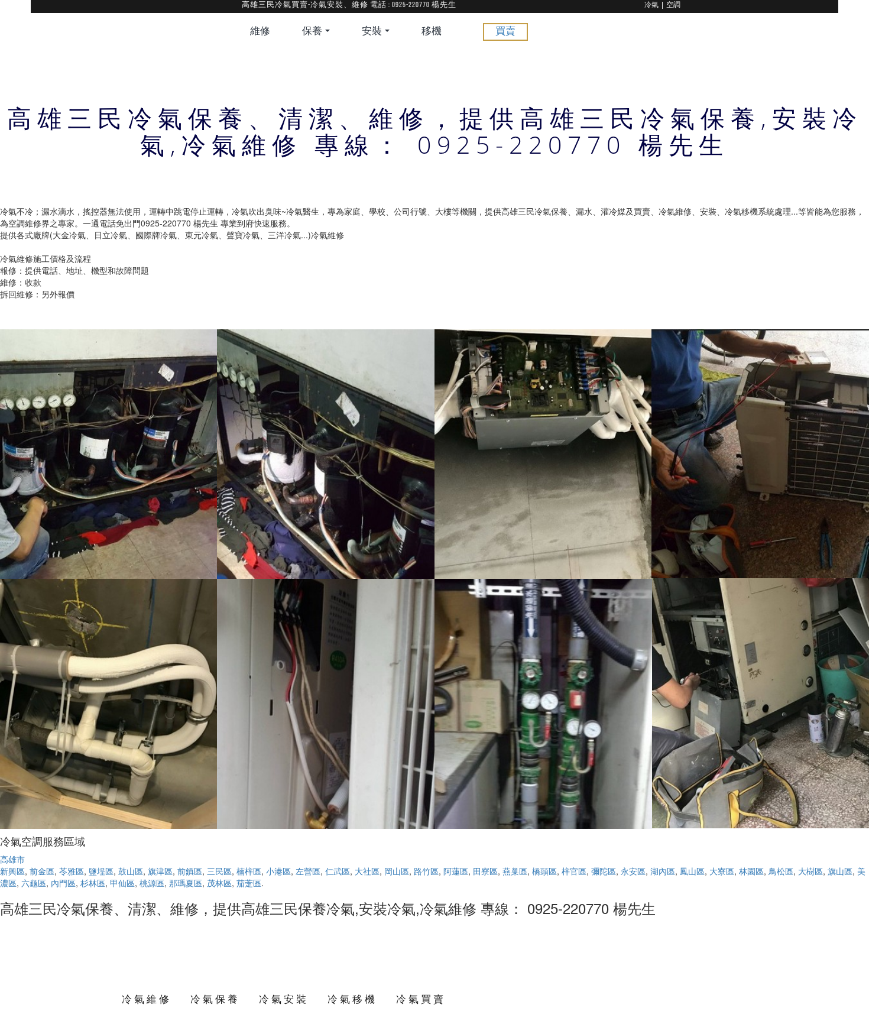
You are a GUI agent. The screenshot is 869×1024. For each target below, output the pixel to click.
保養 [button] (313, 32)
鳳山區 (692, 871)
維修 (260, 32)
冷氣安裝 (284, 999)
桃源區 (152, 883)
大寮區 (721, 871)
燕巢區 (514, 871)
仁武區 (337, 871)
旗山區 (840, 871)
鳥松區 (781, 871)
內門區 (63, 883)
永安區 (633, 871)
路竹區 (426, 871)
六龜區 (33, 883)
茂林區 (219, 883)
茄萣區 (248, 883)
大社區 (367, 871)
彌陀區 (603, 871)
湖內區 (662, 871)
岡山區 (396, 871)
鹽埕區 (101, 871)
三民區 (219, 871)
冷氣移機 (352, 999)
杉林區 (92, 883)
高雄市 (12, 859)
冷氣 (651, 5)
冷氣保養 (215, 999)
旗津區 (160, 871)
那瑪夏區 (185, 883)
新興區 (12, 871)
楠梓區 (248, 871)
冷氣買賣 (421, 999)
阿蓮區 (455, 871)
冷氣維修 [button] (146, 999)
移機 (431, 32)
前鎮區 (189, 871)
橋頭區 (544, 871)
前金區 (42, 871)
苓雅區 (71, 871)
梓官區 (574, 871)
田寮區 (485, 871)
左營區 (308, 871)
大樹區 (810, 871)
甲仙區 (122, 883)
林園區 (751, 871)
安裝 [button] (373, 32)
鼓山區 (130, 871)
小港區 (278, 871)
